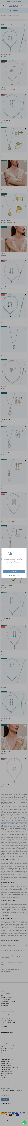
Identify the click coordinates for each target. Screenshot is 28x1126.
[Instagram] (16, 575)
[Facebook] (11, 575)
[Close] (24, 549)
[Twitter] (9, 575)
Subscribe (14, 571)
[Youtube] (14, 575)
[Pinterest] (18, 575)
